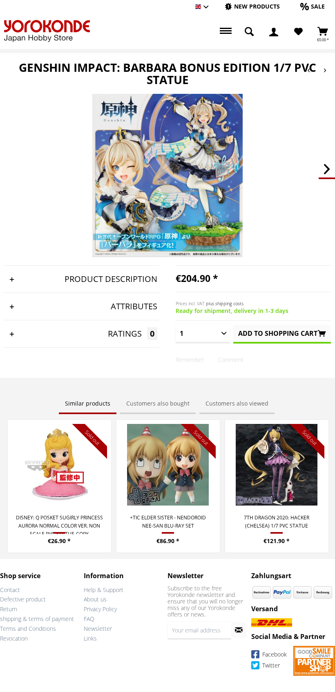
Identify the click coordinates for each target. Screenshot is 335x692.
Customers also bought (158, 403)
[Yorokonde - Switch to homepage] (47, 31)
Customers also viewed (236, 403)
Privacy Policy (100, 609)
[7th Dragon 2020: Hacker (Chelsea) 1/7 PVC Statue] (276, 465)
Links (90, 638)
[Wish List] (298, 32)
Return (8, 609)
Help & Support (103, 590)
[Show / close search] (249, 32)
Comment (230, 360)
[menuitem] (252, 7)
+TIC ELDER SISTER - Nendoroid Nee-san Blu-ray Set (168, 521)
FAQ (89, 619)
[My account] (274, 32)
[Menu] (224, 32)
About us (95, 599)
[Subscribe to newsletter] (239, 630)
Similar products (87, 403)
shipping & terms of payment (37, 619)
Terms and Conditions (28, 628)
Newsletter (98, 628)
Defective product (23, 599)
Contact (10, 590)
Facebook (274, 655)
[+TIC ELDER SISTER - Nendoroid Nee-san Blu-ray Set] (168, 465)
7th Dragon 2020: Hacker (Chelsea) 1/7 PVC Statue (276, 521)
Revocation (14, 638)
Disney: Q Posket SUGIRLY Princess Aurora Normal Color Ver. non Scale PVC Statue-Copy (59, 524)
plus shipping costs (224, 303)
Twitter (270, 666)
